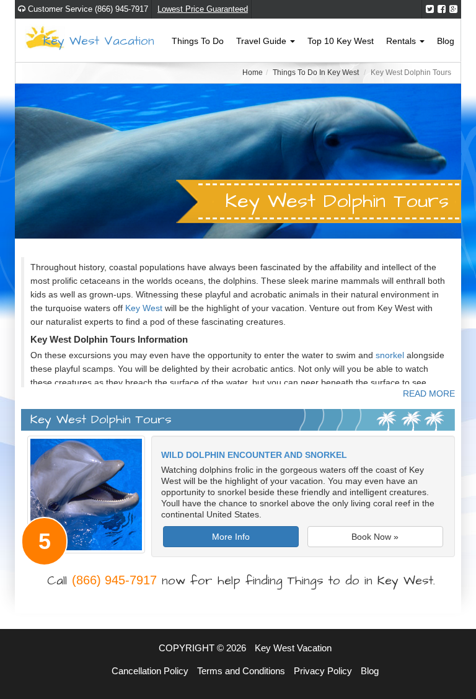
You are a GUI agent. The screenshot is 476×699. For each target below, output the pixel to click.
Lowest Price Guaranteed (202, 9)
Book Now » (375, 537)
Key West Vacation (98, 41)
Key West (143, 308)
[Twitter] (430, 9)
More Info (231, 537)
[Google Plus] (453, 9)
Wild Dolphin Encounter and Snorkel (254, 455)
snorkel (390, 355)
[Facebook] (442, 9)
